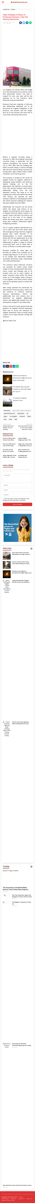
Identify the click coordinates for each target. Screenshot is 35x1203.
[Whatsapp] (30, 22)
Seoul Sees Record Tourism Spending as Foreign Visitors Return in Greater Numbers (21, 553)
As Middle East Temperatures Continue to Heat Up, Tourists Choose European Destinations (24, 456)
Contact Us (21, 1198)
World (4, 23)
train (5, 419)
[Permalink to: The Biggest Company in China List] (7, 971)
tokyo (29, 416)
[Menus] (2, 2)
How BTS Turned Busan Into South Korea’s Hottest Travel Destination (8, 450)
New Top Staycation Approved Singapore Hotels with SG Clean (22, 895)
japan (5, 416)
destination (20, 413)
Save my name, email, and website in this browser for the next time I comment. (16, 499)
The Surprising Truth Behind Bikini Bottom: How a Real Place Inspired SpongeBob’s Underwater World (15, 889)
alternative (7, 410)
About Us (29, 1198)
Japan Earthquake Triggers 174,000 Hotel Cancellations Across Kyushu (20, 581)
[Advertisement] (17, 46)
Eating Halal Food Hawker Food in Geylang (8, 426)
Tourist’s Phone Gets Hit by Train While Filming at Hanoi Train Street (9, 439)
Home (21, 1197)
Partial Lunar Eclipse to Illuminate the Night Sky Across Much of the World (22, 378)
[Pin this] (10, 366)
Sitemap (13, 1198)
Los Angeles (13, 416)
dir (27, 413)
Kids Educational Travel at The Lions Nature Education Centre (25, 426)
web (15, 419)
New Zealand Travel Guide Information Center (17, 1185)
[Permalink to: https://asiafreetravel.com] (31, 548)
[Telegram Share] (27, 22)
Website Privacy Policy (7, 1200)
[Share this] (20, 22)
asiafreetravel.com (9, 413)
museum (22, 416)
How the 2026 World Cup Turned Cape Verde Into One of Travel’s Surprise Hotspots (9, 444)
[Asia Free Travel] (19, 2)
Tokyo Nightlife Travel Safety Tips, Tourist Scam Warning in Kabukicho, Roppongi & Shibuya (9, 456)
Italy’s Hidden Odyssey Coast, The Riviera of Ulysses (24, 439)
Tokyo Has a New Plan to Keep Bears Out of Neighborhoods (25, 444)
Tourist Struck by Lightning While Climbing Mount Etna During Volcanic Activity (20, 722)
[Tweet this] (23, 22)
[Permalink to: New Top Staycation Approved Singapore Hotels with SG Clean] (7, 897)
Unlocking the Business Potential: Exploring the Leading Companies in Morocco (22, 1044)
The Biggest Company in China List (21, 902)
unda (10, 419)
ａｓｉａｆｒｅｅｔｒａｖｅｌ (22, 410)
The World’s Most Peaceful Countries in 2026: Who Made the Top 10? (22, 389)
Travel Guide (5, 1198)
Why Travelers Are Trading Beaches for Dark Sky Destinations (25, 450)
